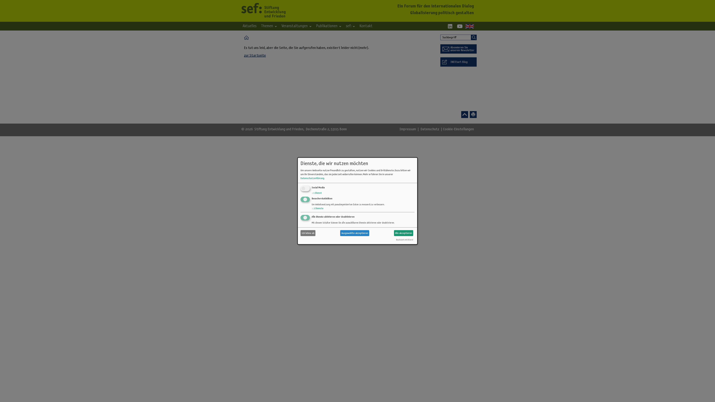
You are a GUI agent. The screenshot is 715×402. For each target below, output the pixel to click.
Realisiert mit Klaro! (404, 240)
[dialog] (357, 201)
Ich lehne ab (308, 233)
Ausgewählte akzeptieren (354, 233)
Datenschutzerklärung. (313, 178)
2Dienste (317, 208)
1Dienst (317, 193)
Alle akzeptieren (403, 233)
